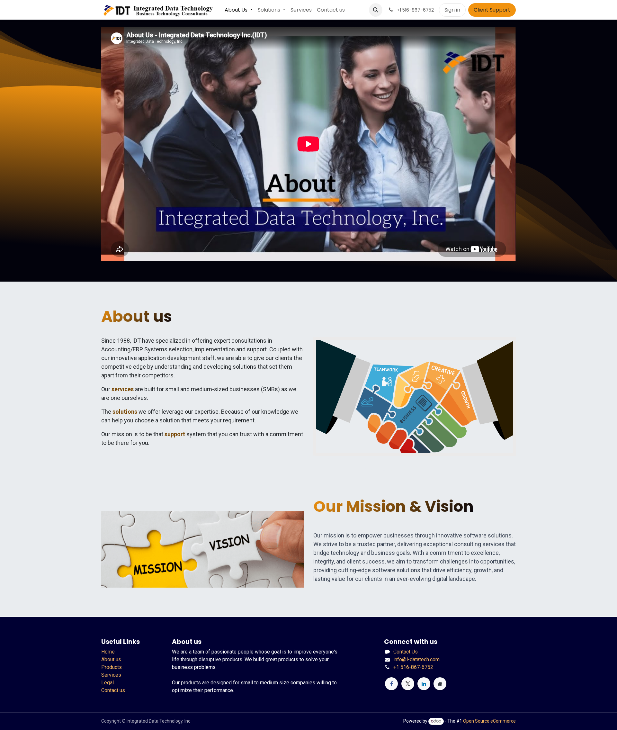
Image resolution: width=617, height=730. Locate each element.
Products (111, 667)
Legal (107, 683)
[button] (375, 10)
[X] (407, 683)
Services (111, 675)
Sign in (452, 10)
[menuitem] (238, 10)
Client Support (492, 10)
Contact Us (405, 652)
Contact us (113, 690)
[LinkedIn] (423, 683)
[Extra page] (440, 683)
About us (111, 659)
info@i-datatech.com (416, 659)
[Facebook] (391, 683)
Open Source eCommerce (489, 721)
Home (108, 652)
